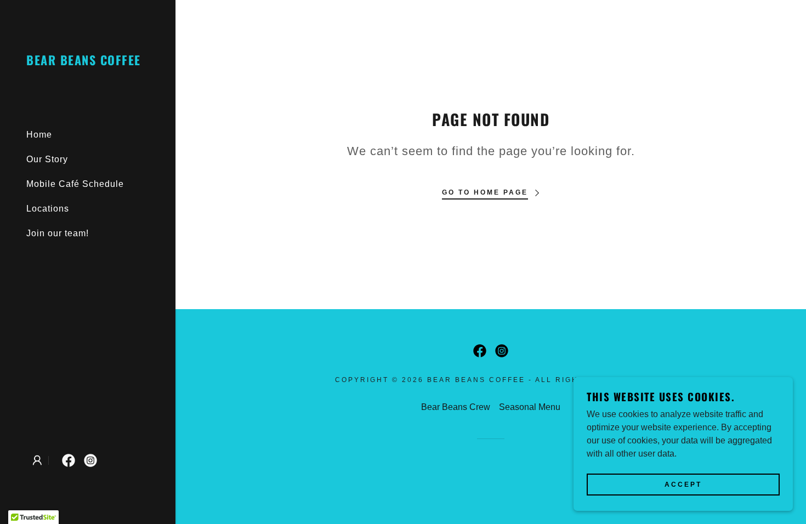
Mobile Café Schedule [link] (75, 184)
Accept (683, 484)
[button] (37, 460)
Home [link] (39, 134)
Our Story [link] (47, 159)
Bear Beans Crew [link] (455, 407)
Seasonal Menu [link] (529, 407)
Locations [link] (47, 208)
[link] (83, 62)
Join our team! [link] (57, 233)
